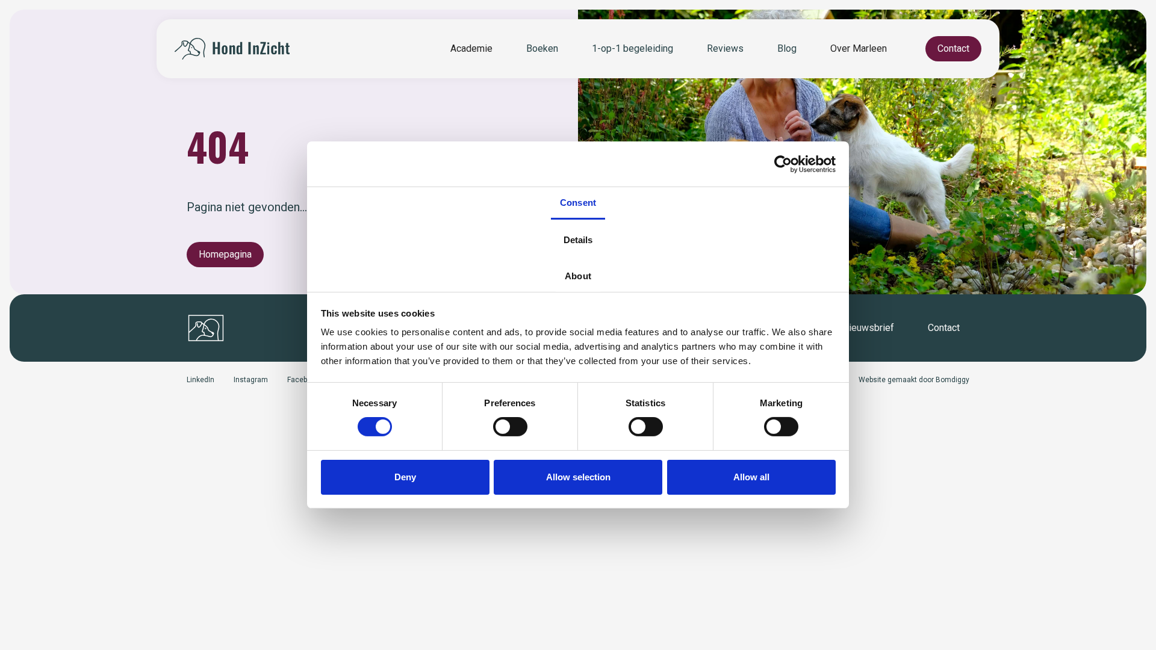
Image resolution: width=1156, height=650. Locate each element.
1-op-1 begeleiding (632, 48)
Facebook (303, 380)
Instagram (251, 380)
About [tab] (578, 276)
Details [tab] (578, 240)
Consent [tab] (578, 202)
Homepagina (225, 254)
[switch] (510, 426)
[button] (471, 48)
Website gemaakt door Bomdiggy (914, 380)
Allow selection (578, 477)
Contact (953, 48)
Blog (787, 48)
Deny (405, 477)
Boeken (542, 48)
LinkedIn (200, 380)
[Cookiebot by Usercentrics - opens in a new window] (783, 164)
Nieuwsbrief (868, 327)
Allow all (751, 477)
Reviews (725, 48)
